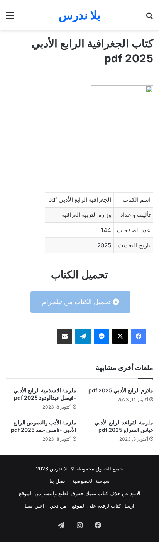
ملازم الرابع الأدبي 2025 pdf (120, 390)
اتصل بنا (58, 481)
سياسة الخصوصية (91, 481)
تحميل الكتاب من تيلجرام (77, 302)
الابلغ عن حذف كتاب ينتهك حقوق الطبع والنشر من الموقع (79, 493)
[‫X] (120, 336)
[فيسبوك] (138, 336)
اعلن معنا (34, 506)
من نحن (58, 506)
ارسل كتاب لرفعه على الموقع (103, 506)
